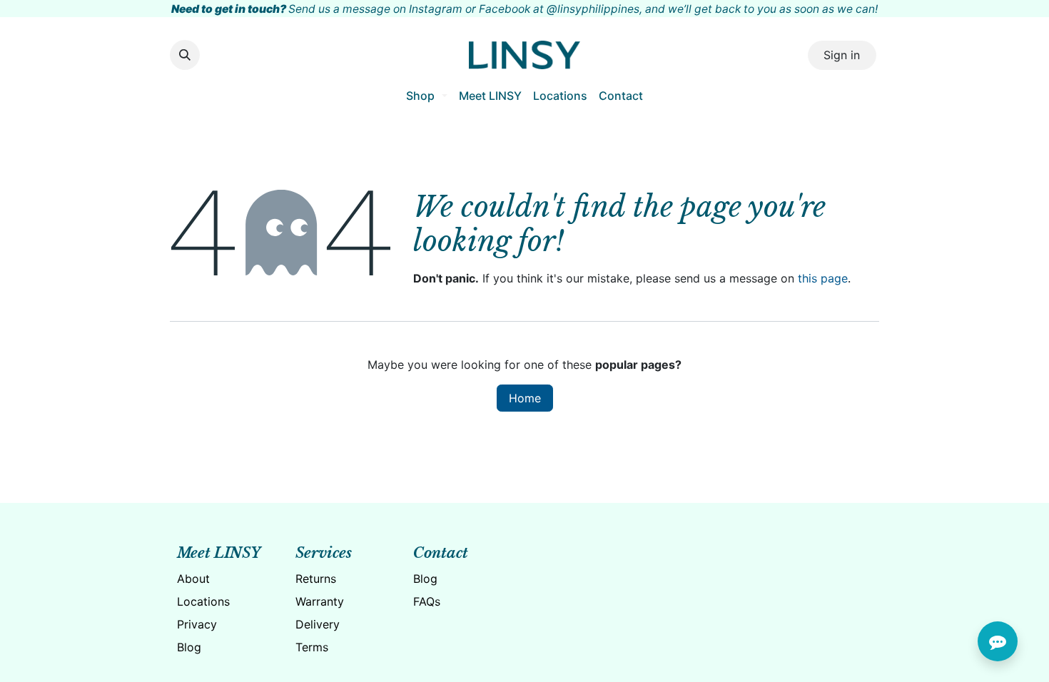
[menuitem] (426, 95)
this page (823, 278)
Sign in (842, 55)
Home (525, 398)
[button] (185, 55)
